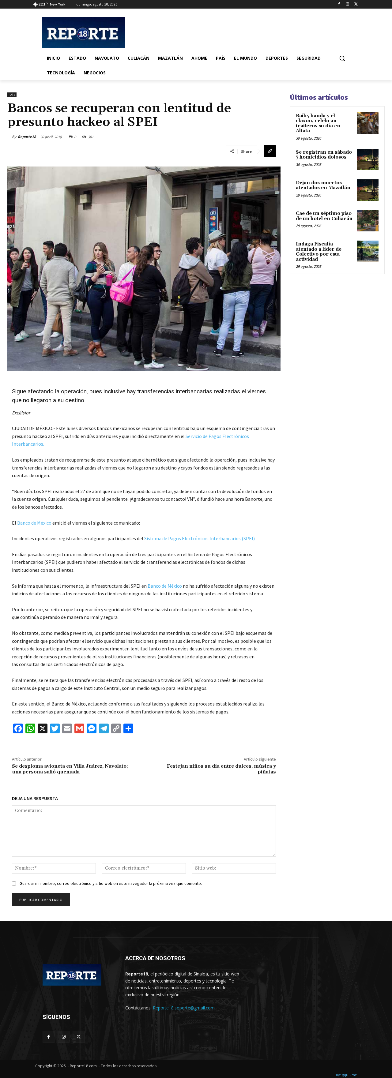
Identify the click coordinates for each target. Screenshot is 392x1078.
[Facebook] (339, 4)
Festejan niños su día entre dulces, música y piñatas (221, 769)
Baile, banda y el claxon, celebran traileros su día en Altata (318, 123)
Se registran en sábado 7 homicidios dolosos (324, 154)
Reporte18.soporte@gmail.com (184, 1008)
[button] (342, 58)
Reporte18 (27, 136)
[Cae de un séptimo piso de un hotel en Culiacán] (368, 220)
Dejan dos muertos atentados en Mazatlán (323, 185)
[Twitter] (356, 4)
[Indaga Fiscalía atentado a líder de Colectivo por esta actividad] (368, 251)
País (12, 95)
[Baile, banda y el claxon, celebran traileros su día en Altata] (368, 123)
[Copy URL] (270, 151)
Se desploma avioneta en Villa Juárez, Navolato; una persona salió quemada (70, 769)
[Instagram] (347, 4)
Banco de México (34, 523)
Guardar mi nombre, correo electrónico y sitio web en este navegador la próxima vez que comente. (111, 883)
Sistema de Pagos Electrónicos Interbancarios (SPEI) (200, 538)
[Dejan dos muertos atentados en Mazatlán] (368, 190)
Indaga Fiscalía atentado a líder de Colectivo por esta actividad (318, 251)
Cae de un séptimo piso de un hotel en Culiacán (324, 216)
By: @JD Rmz (346, 1074)
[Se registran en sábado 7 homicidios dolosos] (368, 159)
